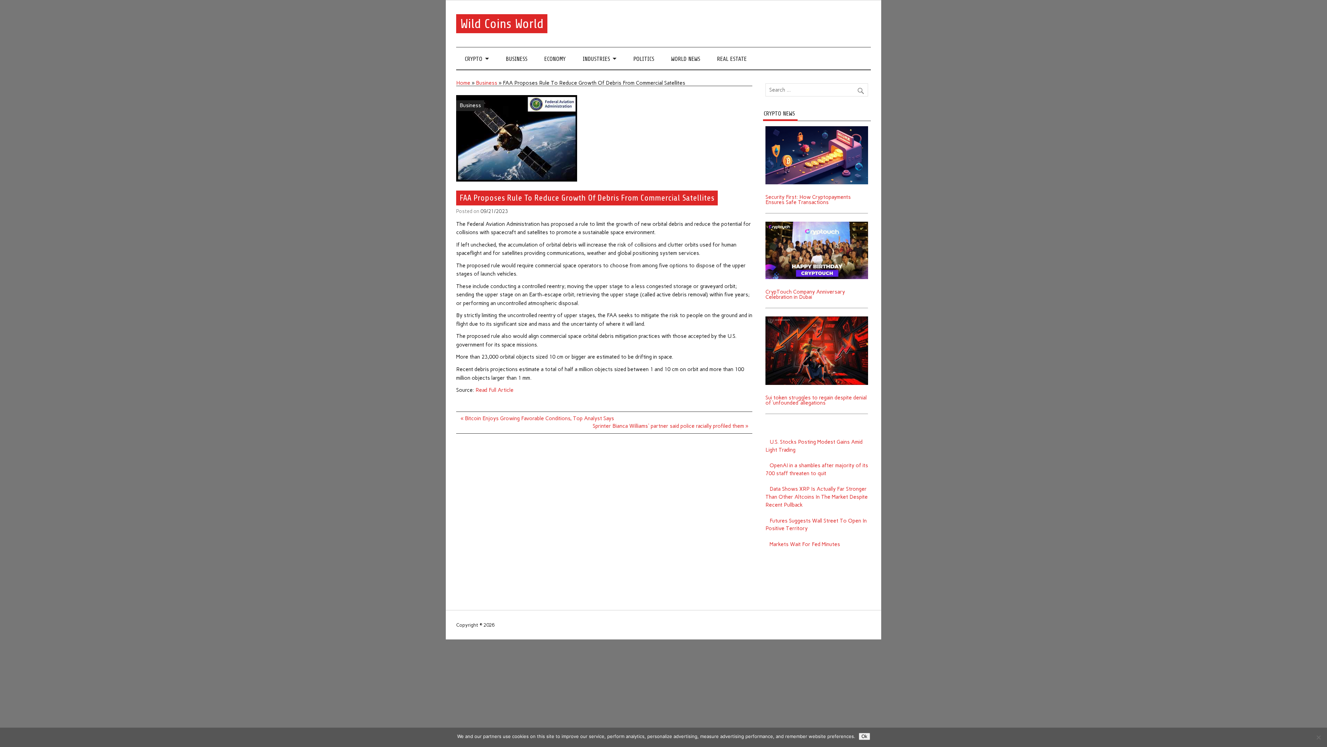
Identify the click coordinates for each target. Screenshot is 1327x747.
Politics (643, 59)
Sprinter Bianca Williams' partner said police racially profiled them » (670, 426)
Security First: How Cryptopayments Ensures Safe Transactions (808, 199)
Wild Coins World (502, 23)
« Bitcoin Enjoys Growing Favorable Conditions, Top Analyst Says (537, 418)
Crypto (473, 59)
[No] (1318, 737)
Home (463, 83)
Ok (864, 736)
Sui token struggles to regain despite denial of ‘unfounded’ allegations (816, 400)
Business (516, 59)
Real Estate (732, 59)
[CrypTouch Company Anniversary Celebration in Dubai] (816, 224)
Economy (555, 59)
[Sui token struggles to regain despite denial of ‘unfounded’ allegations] (816, 319)
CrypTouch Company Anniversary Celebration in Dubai (805, 294)
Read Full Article (495, 390)
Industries (596, 59)
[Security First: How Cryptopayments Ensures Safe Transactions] (816, 129)
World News (685, 59)
